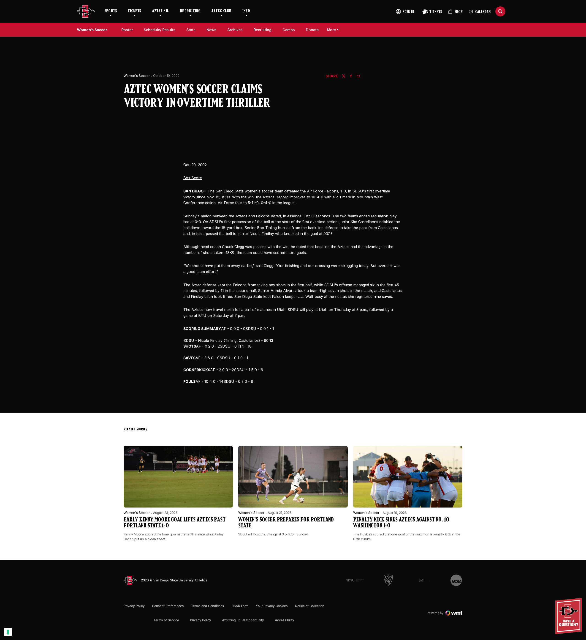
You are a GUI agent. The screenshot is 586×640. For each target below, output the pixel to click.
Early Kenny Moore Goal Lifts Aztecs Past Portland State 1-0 (174, 523)
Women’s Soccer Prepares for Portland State (286, 523)
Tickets (134, 11)
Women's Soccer (137, 76)
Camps (288, 29)
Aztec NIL (160, 11)
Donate (312, 29)
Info (246, 11)
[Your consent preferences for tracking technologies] (8, 632)
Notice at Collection (309, 606)
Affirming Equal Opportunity (243, 620)
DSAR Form (239, 606)
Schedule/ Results (159, 29)
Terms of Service (166, 620)
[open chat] (569, 616)
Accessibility (284, 620)
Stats (190, 29)
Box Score (192, 178)
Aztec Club (221, 11)
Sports (110, 11)
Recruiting (190, 11)
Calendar (483, 12)
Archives (235, 29)
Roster (127, 29)
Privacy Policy (134, 606)
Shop (455, 13)
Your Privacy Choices (272, 606)
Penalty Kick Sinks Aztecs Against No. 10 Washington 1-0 (401, 523)
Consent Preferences (168, 606)
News (211, 29)
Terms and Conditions (207, 606)
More (331, 29)
